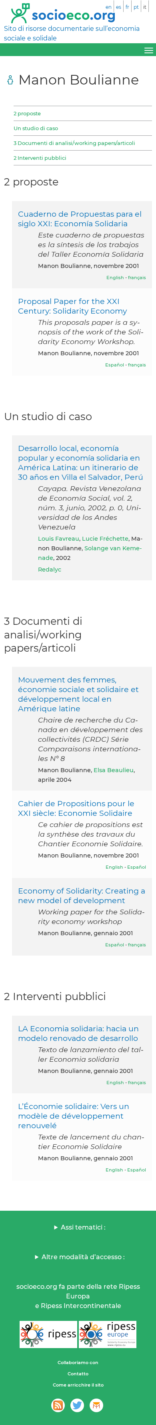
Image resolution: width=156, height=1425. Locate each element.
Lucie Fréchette (105, 538)
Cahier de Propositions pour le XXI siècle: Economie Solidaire (76, 808)
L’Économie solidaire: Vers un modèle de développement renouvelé (73, 1115)
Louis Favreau (58, 538)
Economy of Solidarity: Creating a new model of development (81, 895)
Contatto (78, 1374)
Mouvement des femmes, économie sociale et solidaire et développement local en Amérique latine (78, 694)
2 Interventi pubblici (40, 158)
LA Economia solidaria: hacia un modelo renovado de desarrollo (78, 1033)
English (115, 277)
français (137, 277)
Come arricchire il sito (78, 1385)
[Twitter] (77, 1405)
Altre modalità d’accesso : (83, 1257)
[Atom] (58, 1405)
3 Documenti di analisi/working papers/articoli (74, 143)
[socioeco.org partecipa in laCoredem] (96, 1405)
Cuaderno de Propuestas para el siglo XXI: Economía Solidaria (80, 218)
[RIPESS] (48, 1334)
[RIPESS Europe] (107, 1334)
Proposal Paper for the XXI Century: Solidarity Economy (72, 306)
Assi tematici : (83, 1227)
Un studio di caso (36, 128)
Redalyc (49, 569)
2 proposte (27, 113)
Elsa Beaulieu (114, 770)
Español (114, 365)
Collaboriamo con (78, 1362)
